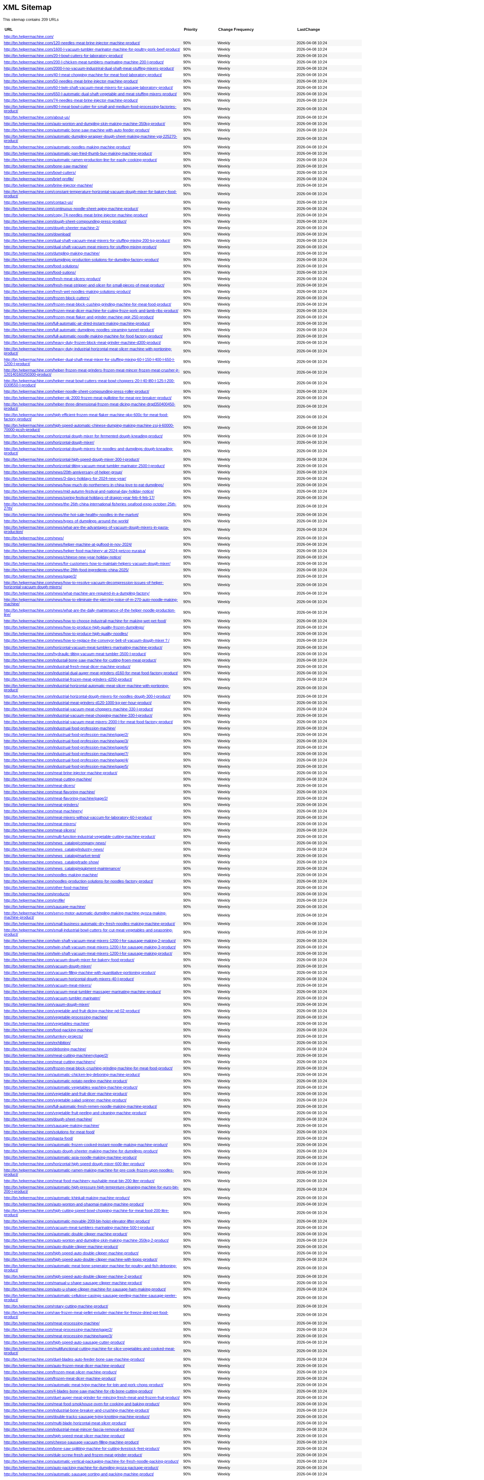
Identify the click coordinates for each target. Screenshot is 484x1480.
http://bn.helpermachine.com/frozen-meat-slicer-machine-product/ (60, 1372)
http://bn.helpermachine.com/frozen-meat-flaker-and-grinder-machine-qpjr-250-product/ (79, 317)
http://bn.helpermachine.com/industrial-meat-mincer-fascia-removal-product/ (69, 1429)
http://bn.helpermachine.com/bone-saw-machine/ (46, 166)
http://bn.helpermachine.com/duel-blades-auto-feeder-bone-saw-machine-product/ (74, 1359)
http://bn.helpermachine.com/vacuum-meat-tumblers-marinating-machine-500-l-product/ (79, 1227)
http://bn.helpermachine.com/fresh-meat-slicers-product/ (52, 279)
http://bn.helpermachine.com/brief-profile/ (39, 179)
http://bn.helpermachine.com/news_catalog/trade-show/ (51, 862)
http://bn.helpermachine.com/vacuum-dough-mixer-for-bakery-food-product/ (69, 960)
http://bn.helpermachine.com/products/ (37, 894)
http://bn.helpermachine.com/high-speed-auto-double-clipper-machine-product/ (71, 1253)
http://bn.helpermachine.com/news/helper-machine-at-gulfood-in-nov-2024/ (68, 544)
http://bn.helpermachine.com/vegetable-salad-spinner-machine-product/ (65, 1100)
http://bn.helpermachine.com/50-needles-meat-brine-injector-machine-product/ (71, 81)
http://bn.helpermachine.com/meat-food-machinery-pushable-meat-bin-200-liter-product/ (79, 1181)
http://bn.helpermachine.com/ (29, 36)
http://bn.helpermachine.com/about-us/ (37, 117)
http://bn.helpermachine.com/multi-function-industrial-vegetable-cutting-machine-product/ (79, 836)
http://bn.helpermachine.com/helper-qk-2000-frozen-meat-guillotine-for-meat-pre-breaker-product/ (87, 398)
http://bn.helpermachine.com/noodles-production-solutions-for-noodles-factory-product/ (78, 881)
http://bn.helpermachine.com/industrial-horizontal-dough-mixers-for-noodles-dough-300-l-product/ (87, 696)
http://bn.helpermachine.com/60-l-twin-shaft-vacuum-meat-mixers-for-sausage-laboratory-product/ (88, 87)
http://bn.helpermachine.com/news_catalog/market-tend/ (52, 856)
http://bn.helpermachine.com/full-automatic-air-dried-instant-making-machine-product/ (77, 323)
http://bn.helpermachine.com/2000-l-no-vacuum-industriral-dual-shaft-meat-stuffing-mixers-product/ (89, 68)
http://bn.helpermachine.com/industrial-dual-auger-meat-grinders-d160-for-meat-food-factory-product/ (91, 673)
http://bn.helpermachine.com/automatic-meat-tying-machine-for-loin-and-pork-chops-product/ (83, 1385)
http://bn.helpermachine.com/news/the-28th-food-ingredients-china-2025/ (66, 570)
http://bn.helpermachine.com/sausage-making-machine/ (51, 1125)
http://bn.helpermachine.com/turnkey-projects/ (43, 1036)
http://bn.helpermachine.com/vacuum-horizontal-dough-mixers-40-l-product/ (69, 979)
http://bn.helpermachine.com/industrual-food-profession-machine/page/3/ (66, 741)
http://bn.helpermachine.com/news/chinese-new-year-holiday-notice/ (62, 557)
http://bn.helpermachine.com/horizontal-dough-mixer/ (49, 442)
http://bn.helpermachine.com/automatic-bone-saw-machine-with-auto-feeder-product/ (77, 130)
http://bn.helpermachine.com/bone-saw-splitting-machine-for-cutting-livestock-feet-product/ (81, 1448)
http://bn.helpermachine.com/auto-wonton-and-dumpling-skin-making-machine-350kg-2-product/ (86, 1240)
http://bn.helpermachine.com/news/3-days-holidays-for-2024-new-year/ (65, 478)
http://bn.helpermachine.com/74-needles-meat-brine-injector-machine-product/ (71, 100)
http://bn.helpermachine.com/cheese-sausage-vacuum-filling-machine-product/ (71, 1442)
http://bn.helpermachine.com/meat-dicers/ (39, 785)
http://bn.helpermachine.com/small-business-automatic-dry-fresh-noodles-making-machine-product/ (89, 924)
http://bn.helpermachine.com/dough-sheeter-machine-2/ (51, 228)
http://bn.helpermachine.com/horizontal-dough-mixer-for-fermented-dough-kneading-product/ (83, 436)
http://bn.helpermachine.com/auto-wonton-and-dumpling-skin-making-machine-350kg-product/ (84, 123)
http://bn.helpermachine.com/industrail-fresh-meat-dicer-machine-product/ (67, 666)
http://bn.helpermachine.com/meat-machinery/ (43, 811)
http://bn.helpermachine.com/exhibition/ (37, 1042)
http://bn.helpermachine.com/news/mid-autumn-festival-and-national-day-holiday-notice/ (79, 491)
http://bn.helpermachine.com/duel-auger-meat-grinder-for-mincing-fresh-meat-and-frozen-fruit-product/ (92, 1397)
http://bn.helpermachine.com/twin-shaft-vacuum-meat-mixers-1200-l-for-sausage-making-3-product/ (90, 947)
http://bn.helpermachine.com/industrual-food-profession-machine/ (60, 728)
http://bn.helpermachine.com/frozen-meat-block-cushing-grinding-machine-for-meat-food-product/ (87, 304)
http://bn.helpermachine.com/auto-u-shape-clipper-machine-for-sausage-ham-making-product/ (85, 1289)
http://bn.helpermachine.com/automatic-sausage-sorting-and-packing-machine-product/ (79, 1474)
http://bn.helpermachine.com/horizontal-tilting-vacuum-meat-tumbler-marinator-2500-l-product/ (84, 466)
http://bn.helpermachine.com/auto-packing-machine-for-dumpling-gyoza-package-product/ (81, 1467)
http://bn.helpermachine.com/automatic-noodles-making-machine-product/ (67, 147)
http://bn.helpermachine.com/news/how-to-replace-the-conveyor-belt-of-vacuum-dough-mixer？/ (86, 640)
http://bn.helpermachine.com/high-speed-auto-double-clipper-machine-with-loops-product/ (80, 1259)
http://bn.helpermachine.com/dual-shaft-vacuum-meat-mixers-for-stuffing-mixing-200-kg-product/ (87, 240)
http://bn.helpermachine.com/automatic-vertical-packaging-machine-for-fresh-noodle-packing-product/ (91, 1461)
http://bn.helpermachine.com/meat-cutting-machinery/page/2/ (56, 1055)
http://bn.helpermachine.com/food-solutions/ (41, 266)
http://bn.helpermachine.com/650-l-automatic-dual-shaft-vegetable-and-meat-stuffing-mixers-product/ (90, 94)
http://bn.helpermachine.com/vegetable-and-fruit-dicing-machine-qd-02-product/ (72, 1011)
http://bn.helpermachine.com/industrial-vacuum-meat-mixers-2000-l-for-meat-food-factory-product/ (88, 722)
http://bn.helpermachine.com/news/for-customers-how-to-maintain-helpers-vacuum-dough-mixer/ (87, 563)
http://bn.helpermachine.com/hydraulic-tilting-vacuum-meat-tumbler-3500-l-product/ (75, 654)
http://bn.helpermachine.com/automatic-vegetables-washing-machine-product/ (70, 1087)
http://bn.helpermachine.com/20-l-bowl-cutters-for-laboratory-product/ (63, 55)
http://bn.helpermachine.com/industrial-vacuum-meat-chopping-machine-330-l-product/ (78, 715)
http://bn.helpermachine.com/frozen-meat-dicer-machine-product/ (60, 1378)
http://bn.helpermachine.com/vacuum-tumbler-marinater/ (52, 998)
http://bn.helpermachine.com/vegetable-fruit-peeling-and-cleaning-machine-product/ (75, 1113)
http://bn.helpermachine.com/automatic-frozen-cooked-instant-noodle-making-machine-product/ (86, 1144)
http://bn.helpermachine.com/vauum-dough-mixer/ (46, 1004)
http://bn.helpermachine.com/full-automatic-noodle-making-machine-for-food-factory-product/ (83, 336)
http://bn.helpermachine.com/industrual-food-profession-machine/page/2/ (66, 734)
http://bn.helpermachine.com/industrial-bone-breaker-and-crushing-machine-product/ (76, 1410)
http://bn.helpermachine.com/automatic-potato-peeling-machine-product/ (65, 1081)
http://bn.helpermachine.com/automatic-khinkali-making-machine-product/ (67, 1198)
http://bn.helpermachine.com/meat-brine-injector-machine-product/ (60, 773)
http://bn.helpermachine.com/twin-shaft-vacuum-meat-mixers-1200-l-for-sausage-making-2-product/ (90, 941)
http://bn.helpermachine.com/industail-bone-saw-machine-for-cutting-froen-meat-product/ (80, 660)
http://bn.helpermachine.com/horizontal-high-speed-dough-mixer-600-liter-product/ (74, 1164)
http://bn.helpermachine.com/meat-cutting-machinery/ (49, 1062)
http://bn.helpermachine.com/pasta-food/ (38, 1138)
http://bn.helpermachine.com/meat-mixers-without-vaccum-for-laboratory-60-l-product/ (78, 817)
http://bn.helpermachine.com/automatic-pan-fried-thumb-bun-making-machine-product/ (78, 153)
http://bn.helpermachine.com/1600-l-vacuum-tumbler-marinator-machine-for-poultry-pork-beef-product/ (92, 49)
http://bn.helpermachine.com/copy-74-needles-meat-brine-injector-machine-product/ (76, 215)
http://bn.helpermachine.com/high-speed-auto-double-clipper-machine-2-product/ (73, 1276)
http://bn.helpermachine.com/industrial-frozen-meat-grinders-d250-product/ (68, 679)
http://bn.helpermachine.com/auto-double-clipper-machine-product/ (61, 1246)
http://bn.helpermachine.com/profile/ (34, 900)
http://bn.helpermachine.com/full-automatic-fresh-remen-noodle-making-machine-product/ (80, 1106)
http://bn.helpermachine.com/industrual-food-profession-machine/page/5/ (66, 766)
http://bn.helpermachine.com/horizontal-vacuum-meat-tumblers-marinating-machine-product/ (83, 647)
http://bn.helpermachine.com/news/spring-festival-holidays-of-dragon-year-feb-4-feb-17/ (79, 497)
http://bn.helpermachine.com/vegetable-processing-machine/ (56, 1017)
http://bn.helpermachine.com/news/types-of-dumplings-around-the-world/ (66, 521)
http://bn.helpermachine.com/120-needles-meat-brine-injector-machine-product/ (72, 43)
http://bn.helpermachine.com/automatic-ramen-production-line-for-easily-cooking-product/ (80, 160)
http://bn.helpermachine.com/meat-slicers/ (40, 830)
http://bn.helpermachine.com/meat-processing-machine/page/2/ (58, 1329)
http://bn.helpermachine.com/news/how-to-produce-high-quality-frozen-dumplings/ (74, 627)
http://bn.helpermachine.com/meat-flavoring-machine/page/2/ (56, 798)
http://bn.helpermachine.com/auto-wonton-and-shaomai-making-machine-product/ (74, 1204)
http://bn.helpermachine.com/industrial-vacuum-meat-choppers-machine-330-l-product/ (78, 709)
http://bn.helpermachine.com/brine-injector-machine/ (48, 185)
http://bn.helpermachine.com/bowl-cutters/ (40, 172)
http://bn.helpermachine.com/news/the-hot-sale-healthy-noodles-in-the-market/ (71, 514)
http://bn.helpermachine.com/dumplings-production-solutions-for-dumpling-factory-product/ (81, 259)
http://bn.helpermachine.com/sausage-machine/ (44, 907)
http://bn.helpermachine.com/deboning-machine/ (45, 1049)
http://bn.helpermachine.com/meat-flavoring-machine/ (49, 792)
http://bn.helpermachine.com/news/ (34, 538)
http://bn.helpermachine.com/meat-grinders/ (41, 805)
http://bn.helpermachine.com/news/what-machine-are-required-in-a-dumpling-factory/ (77, 593)
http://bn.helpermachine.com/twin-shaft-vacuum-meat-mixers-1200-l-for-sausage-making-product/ (88, 953)
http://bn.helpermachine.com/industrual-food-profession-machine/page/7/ (66, 754)
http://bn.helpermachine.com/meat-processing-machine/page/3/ (58, 1336)
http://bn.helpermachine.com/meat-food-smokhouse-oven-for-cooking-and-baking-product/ (81, 1404)
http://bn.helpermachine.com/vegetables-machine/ (46, 1023)
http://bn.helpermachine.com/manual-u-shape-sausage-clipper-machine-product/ (73, 1283)
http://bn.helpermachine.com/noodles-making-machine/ (51, 875)
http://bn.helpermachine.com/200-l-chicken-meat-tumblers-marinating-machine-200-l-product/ (84, 62)
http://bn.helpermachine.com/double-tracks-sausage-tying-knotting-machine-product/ (77, 1416)
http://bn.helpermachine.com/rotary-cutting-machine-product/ (56, 1306)
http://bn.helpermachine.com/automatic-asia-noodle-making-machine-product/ (70, 1157)
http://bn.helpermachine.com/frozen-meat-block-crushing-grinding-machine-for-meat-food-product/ (88, 1068)
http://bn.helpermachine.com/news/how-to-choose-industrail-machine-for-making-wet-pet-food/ (85, 621)
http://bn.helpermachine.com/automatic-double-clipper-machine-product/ (65, 1234)
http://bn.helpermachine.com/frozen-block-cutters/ (47, 298)
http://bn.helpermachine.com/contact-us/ (38, 202)
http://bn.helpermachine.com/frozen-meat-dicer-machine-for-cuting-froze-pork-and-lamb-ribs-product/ (91, 310)
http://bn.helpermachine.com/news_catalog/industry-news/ (54, 849)
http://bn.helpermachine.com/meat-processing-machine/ (52, 1323)
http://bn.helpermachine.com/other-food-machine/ (46, 887)
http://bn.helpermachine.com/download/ (37, 234)
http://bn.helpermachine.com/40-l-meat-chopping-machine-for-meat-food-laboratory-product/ (83, 75)
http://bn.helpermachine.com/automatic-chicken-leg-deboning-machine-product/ (72, 1074)
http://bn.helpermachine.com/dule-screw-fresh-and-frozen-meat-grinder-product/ (73, 1455)
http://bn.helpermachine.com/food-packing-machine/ (48, 1030)
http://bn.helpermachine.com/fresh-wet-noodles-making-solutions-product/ (67, 291)
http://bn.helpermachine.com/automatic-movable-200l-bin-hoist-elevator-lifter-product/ (77, 1221)
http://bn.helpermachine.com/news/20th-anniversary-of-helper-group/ (63, 472)
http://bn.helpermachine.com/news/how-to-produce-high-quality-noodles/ (66, 633)
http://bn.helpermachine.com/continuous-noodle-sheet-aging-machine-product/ (71, 208)
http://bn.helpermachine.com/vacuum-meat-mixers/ (47, 985)
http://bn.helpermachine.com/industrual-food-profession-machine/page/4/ (66, 760)
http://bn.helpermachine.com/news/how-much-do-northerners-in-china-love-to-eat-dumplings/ (84, 485)
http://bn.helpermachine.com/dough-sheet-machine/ (48, 1119)
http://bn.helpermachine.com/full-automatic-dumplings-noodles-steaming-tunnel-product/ (79, 330)
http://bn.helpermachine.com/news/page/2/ (40, 576)
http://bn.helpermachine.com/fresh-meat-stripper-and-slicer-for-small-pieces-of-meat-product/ (84, 285)
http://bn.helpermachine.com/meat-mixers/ (40, 824)
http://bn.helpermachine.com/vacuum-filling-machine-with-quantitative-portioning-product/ (80, 972)
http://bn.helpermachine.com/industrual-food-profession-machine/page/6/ (66, 747)
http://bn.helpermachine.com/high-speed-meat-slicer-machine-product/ (64, 1436)
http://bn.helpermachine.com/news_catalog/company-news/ (55, 843)
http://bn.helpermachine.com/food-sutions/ (40, 272)
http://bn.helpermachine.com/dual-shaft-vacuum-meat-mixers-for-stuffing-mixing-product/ (80, 247)
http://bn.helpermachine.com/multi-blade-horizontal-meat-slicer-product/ (65, 1423)
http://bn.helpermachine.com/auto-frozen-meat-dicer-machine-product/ (64, 1365)
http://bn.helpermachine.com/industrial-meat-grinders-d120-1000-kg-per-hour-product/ (78, 703)
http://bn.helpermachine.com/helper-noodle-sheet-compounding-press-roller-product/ (76, 391)
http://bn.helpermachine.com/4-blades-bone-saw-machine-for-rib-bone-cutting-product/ (78, 1391)
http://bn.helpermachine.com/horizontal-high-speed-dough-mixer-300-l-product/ (71, 459)
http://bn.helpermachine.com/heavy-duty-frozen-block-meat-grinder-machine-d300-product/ (82, 342)
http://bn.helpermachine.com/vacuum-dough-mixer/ (47, 966)
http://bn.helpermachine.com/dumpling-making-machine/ (52, 253)
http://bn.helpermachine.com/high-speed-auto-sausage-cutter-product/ (64, 1342)
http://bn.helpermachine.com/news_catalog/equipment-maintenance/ (62, 868)
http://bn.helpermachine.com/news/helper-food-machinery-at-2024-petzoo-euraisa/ (75, 551)
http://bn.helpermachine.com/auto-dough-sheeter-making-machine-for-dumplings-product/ (81, 1151)
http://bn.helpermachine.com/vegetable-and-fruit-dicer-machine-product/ (65, 1093)
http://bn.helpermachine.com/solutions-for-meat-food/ (49, 1132)
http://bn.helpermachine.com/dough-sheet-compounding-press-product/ (65, 221)
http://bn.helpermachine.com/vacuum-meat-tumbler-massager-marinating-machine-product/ (82, 991)
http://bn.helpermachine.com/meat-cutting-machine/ (48, 779)
